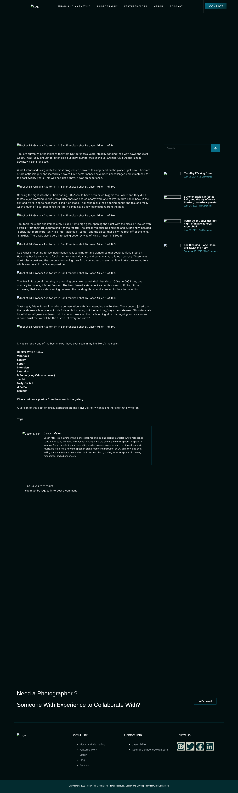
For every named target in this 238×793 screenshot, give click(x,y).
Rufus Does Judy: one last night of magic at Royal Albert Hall (200, 223)
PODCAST (176, 6)
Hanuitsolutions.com (159, 786)
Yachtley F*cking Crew (198, 173)
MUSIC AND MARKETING (74, 6)
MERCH (158, 6)
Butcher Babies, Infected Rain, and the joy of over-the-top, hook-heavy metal (200, 199)
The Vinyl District (83, 407)
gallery (79, 399)
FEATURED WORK (135, 6)
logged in (46, 490)
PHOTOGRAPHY (107, 6)
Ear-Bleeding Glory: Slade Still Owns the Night (199, 246)
